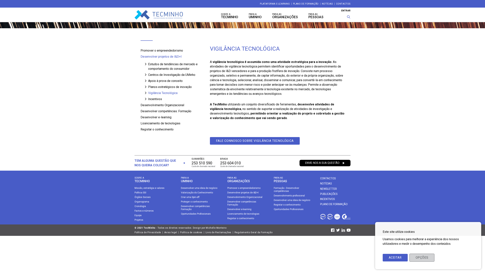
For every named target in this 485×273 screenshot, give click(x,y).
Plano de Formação (306, 4)
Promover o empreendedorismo (162, 50)
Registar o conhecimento (157, 129)
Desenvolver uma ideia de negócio (199, 188)
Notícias (327, 4)
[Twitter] (338, 230)
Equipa (138, 215)
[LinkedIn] (343, 230)
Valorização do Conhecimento (197, 192)
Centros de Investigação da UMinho (171, 75)
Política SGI (140, 192)
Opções (422, 257)
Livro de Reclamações (218, 232)
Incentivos (155, 99)
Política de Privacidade (148, 232)
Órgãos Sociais (143, 197)
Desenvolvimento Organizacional (162, 105)
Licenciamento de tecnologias (160, 123)
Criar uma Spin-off (190, 197)
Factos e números (144, 210)
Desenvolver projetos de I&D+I (161, 56)
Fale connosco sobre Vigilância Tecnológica (255, 141)
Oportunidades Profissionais (196, 214)
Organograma (142, 201)
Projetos (139, 220)
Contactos (343, 4)
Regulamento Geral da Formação (253, 232)
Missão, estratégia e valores (149, 188)
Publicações (329, 193)
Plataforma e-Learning (275, 4)
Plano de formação (334, 204)
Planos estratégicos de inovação (170, 87)
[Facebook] (333, 230)
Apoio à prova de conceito (165, 81)
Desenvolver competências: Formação (166, 111)
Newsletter (328, 188)
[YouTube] (348, 230)
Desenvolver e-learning (156, 117)
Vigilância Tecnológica (163, 93)
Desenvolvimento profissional (289, 195)
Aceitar (395, 257)
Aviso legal (170, 232)
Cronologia (140, 206)
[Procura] (348, 17)
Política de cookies (191, 232)
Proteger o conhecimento (194, 201)
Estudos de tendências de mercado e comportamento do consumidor (173, 66)
